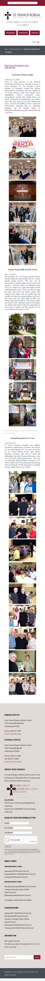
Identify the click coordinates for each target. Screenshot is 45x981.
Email (7, 823)
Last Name (8, 832)
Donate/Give (23, 33)
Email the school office (13, 762)
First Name (8, 828)
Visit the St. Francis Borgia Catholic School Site (22, 3)
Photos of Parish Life (16, 49)
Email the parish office (12, 734)
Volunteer (35, 33)
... (0, 980)
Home (6, 49)
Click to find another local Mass (18, 900)
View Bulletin (10, 33)
